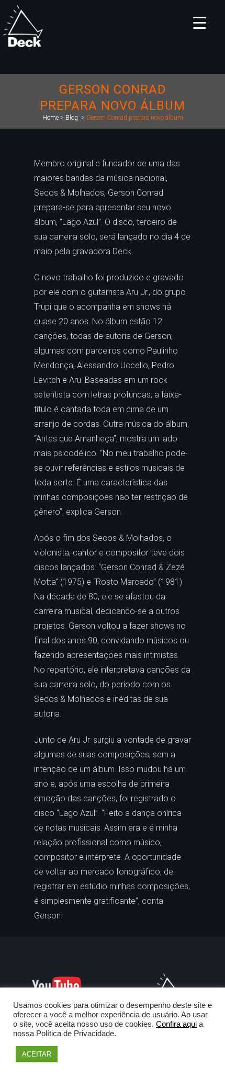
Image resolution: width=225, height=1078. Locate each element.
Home (50, 117)
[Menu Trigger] (199, 22)
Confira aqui (176, 1024)
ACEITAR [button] (36, 1054)
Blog (71, 117)
